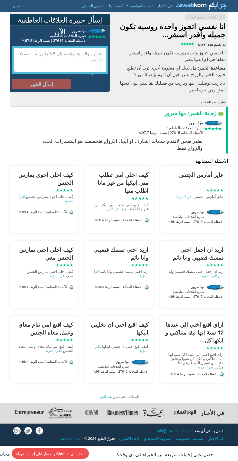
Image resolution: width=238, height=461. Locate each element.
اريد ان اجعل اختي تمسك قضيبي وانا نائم (198, 253)
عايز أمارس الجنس (201, 174)
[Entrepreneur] (29, 412)
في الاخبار (215, 438)
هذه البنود (105, 396)
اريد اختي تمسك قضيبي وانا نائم (120, 253)
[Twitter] (28, 430)
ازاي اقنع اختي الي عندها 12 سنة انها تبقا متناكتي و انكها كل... (194, 332)
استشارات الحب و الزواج (205, 16)
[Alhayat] (154, 412)
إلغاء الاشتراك (128, 438)
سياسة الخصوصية (189, 438)
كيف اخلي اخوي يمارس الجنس (45, 178)
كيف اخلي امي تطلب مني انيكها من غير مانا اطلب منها (123, 182)
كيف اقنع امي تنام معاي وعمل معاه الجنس (45, 328)
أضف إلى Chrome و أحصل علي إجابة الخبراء (50, 453)
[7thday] (185, 412)
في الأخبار (164, 5)
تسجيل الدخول (93, 5)
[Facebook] (39, 430)
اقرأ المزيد (184, 196)
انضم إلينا (116, 5)
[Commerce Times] (60, 412)
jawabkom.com (71, 438)
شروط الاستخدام (156, 438)
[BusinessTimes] (122, 412)
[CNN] (91, 412)
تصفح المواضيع (141, 5)
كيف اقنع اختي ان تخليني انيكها (119, 328)
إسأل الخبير (41, 83)
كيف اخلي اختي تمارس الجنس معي (46, 253)
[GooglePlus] (17, 430)
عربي (16, 5)
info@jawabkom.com (174, 430)
